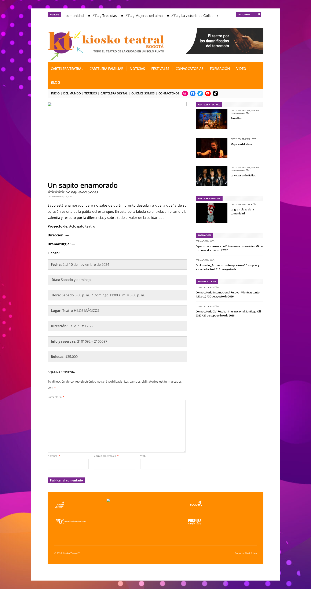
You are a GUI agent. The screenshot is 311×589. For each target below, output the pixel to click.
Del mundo (72, 93)
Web (143, 456)
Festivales (160, 68)
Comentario (56, 397)
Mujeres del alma (145, 15)
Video (241, 68)
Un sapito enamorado (82, 185)
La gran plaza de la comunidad (242, 211)
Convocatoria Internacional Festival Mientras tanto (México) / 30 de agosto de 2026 (228, 294)
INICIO (55, 93)
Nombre (54, 456)
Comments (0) (56, 196)
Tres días (106, 15)
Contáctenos (168, 93)
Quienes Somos (143, 93)
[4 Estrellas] (59, 191)
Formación (220, 68)
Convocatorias (190, 68)
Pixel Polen (251, 553)
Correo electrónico (106, 456)
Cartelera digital (114, 93)
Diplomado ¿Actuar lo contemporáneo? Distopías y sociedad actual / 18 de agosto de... (227, 267)
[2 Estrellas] (52, 191)
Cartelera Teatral (67, 68)
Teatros (90, 93)
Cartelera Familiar (106, 68)
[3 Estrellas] (56, 191)
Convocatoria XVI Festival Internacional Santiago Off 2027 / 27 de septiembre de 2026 (228, 313)
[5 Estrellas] (63, 191)
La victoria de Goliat (193, 15)
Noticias (137, 68)
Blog (55, 82)
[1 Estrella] (49, 191)
